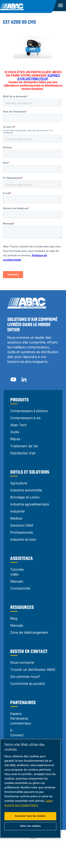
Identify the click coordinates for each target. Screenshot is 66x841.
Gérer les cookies (30, 826)
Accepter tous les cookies (30, 816)
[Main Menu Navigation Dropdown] (60, 5)
